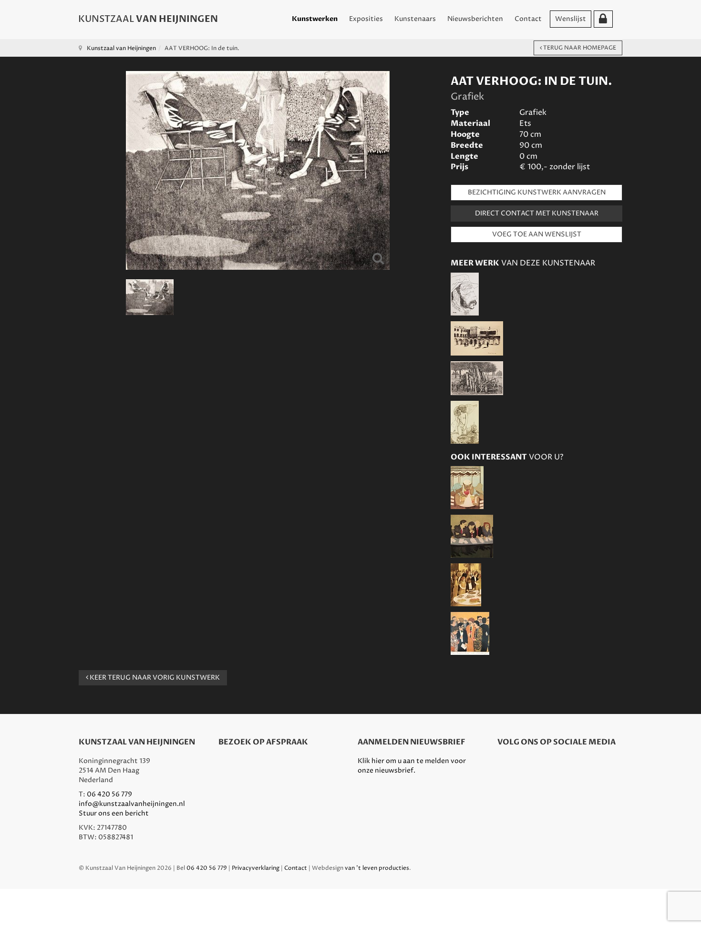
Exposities (366, 18)
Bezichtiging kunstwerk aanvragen (537, 192)
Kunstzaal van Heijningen (121, 48)
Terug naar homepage (579, 48)
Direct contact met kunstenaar (536, 213)
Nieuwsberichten (475, 18)
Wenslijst (570, 18)
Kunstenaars (415, 18)
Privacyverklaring (255, 868)
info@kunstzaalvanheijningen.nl (132, 803)
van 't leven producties (377, 868)
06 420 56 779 (109, 794)
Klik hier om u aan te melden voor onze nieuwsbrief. (412, 765)
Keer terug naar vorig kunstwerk (154, 677)
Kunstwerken (315, 18)
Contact (528, 18)
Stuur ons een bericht (114, 813)
